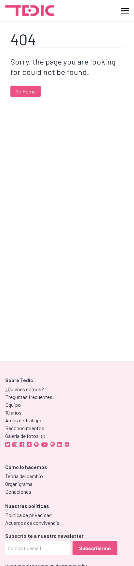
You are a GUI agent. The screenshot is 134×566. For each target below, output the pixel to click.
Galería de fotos (22, 436)
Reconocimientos (24, 428)
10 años (13, 412)
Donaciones (18, 491)
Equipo (13, 405)
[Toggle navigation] (125, 10)
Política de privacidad (28, 515)
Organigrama (19, 484)
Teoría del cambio (24, 476)
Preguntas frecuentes (28, 397)
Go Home (25, 91)
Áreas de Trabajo (23, 420)
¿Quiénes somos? (24, 389)
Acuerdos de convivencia (32, 523)
